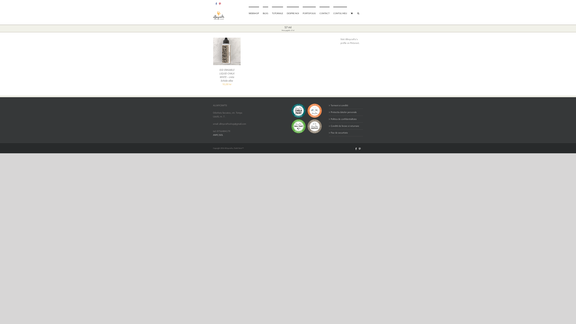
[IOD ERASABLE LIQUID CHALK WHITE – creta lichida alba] (227, 39)
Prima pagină (286, 30)
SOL (221, 135)
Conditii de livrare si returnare (345, 125)
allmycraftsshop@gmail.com (352, 3)
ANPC (216, 135)
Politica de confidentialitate (344, 119)
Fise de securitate (339, 132)
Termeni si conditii (339, 105)
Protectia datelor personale (344, 112)
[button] (358, 13)
